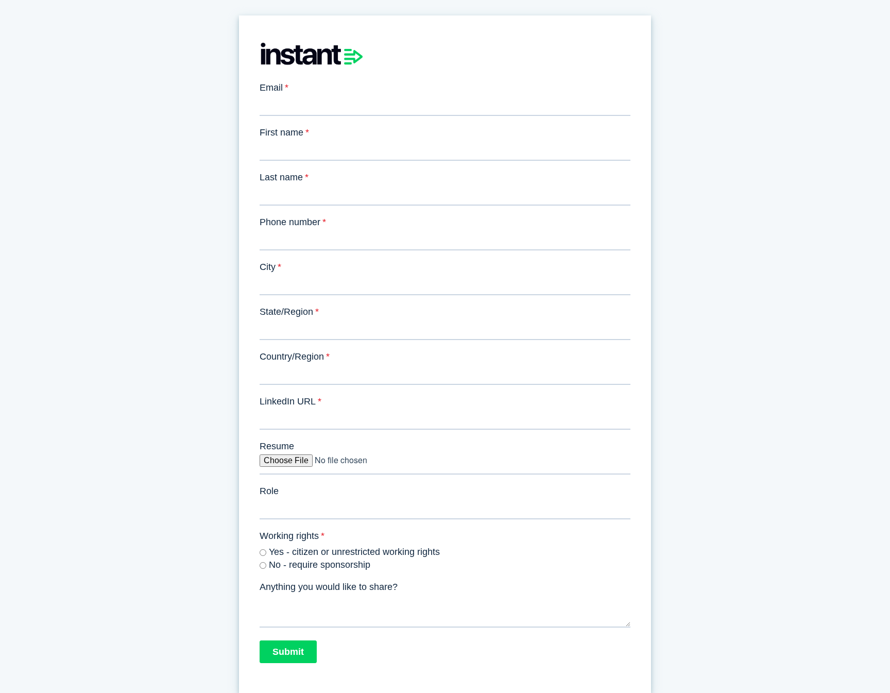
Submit (288, 652)
